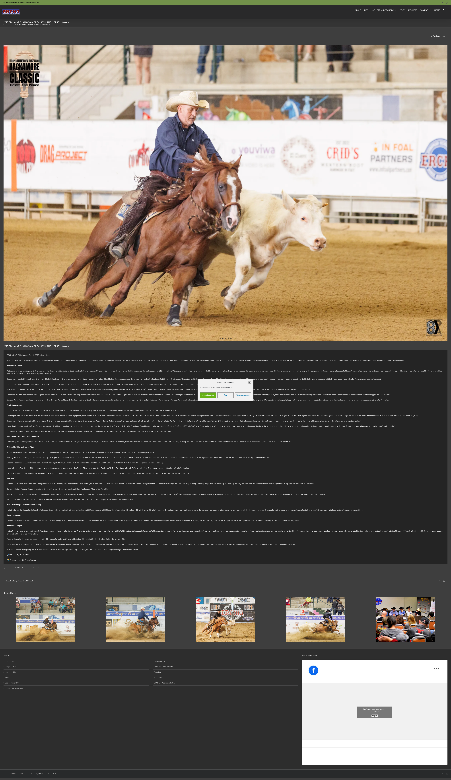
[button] (250, 382)
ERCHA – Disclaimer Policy (164, 683)
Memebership (10, 672)
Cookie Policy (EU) (12, 683)
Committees (9, 661)
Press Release (26, 568)
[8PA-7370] (225, 193)
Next (444, 36)
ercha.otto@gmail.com (32, 2)
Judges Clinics (10, 667)
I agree (374, 715)
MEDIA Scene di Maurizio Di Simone (48, 774)
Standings (158, 672)
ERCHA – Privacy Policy (14, 688)
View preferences (243, 395)
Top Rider (158, 677)
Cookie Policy (374, 712)
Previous (436, 36)
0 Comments (35, 568)
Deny (226, 395)
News (7, 677)
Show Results (159, 661)
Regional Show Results (163, 667)
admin (7, 568)
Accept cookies (208, 395)
